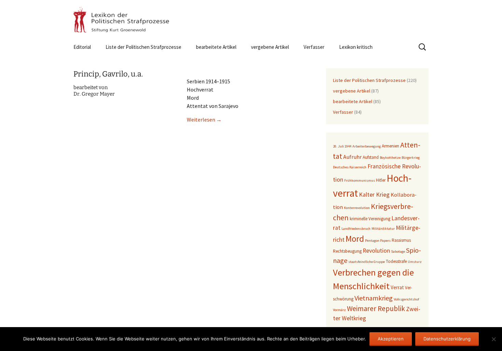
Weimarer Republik (376, 308)
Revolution (376, 250)
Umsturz (415, 261)
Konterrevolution (357, 208)
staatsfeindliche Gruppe (366, 261)
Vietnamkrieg (373, 298)
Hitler (381, 180)
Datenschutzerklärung (447, 338)
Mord (355, 238)
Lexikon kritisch (356, 47)
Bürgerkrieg (411, 157)
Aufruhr (352, 156)
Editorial (82, 47)
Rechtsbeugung (347, 251)
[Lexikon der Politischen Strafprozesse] (251, 19)
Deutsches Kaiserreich (349, 167)
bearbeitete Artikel (216, 47)
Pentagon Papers (378, 240)
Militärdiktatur (383, 228)
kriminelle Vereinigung (370, 219)
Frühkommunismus (359, 180)
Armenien (390, 146)
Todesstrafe (396, 261)
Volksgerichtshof (406, 299)
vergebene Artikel (270, 47)
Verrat (397, 287)
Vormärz (339, 310)
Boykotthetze (390, 157)
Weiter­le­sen (204, 119)
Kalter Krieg (374, 194)
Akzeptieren (391, 338)
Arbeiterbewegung (366, 146)
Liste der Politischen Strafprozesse (143, 47)
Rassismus (401, 240)
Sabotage (398, 251)
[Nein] (493, 339)
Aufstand (371, 157)
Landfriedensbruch (356, 228)
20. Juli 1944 (342, 146)
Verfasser (314, 47)
